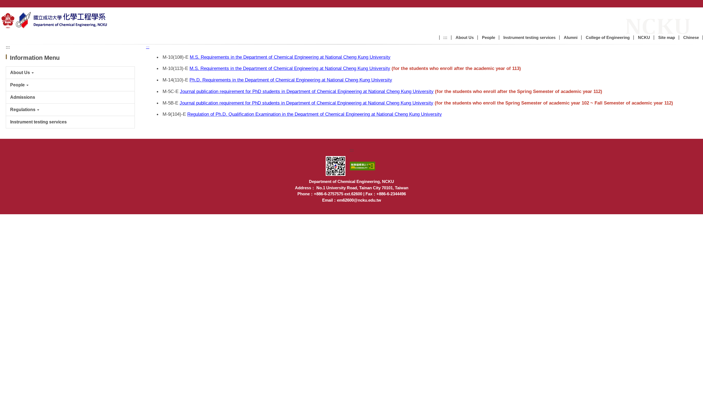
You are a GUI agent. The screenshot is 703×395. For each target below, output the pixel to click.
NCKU (644, 37)
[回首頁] (55, 19)
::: (445, 37)
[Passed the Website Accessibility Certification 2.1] (363, 165)
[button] (70, 73)
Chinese (691, 37)
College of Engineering (608, 37)
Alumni (571, 37)
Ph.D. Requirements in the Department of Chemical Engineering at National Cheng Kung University (290, 80)
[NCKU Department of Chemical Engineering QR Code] (337, 165)
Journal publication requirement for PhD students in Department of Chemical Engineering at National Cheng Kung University (307, 91)
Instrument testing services (529, 37)
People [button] (488, 37)
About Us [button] (465, 37)
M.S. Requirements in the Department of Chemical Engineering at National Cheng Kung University (290, 57)
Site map (666, 37)
